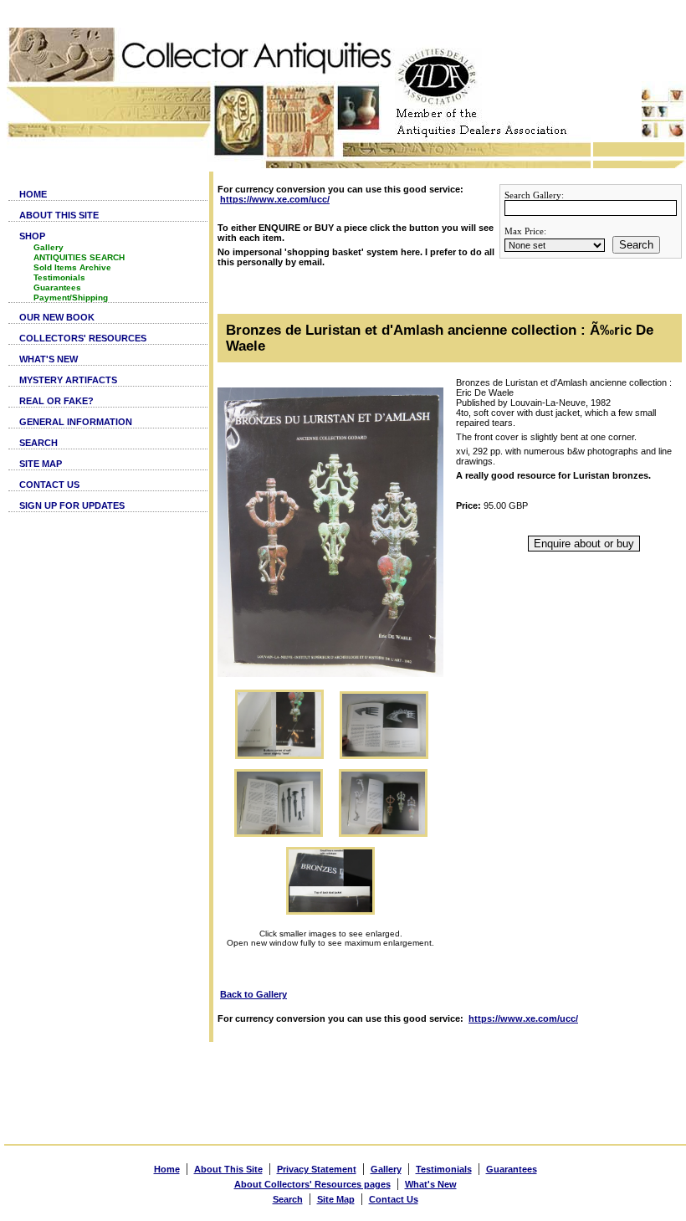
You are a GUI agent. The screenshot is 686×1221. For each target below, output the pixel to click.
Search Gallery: (534, 195)
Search (636, 245)
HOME (33, 194)
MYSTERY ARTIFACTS (68, 380)
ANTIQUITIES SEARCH (79, 257)
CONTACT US (49, 485)
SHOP (32, 236)
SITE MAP (40, 464)
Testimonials (59, 277)
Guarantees (57, 287)
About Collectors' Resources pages (312, 1184)
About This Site (228, 1169)
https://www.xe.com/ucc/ (275, 199)
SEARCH (38, 443)
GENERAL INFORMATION (75, 422)
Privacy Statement (316, 1169)
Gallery (48, 247)
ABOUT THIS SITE (59, 215)
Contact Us (393, 1199)
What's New (431, 1184)
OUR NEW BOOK (57, 317)
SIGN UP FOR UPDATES (72, 505)
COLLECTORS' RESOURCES (82, 338)
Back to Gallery (253, 994)
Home (167, 1169)
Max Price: (525, 231)
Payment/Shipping (70, 297)
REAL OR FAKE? (56, 401)
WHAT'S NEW (48, 359)
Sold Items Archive (72, 267)
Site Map (336, 1199)
